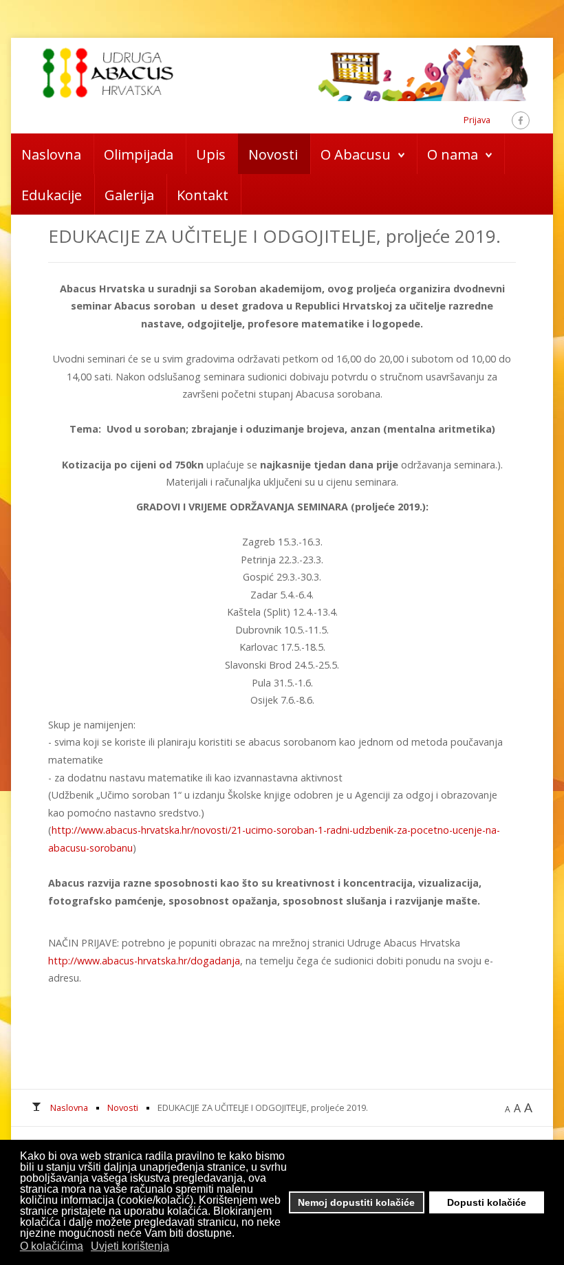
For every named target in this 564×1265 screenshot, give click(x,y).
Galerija (129, 195)
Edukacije (51, 195)
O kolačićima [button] (51, 1246)
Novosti (273, 154)
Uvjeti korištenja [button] (130, 1246)
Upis (211, 154)
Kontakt (202, 195)
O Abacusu (356, 154)
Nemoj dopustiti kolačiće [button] (356, 1202)
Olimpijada (138, 154)
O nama (452, 154)
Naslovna (51, 154)
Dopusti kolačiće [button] (486, 1202)
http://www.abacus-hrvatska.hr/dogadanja (144, 960)
